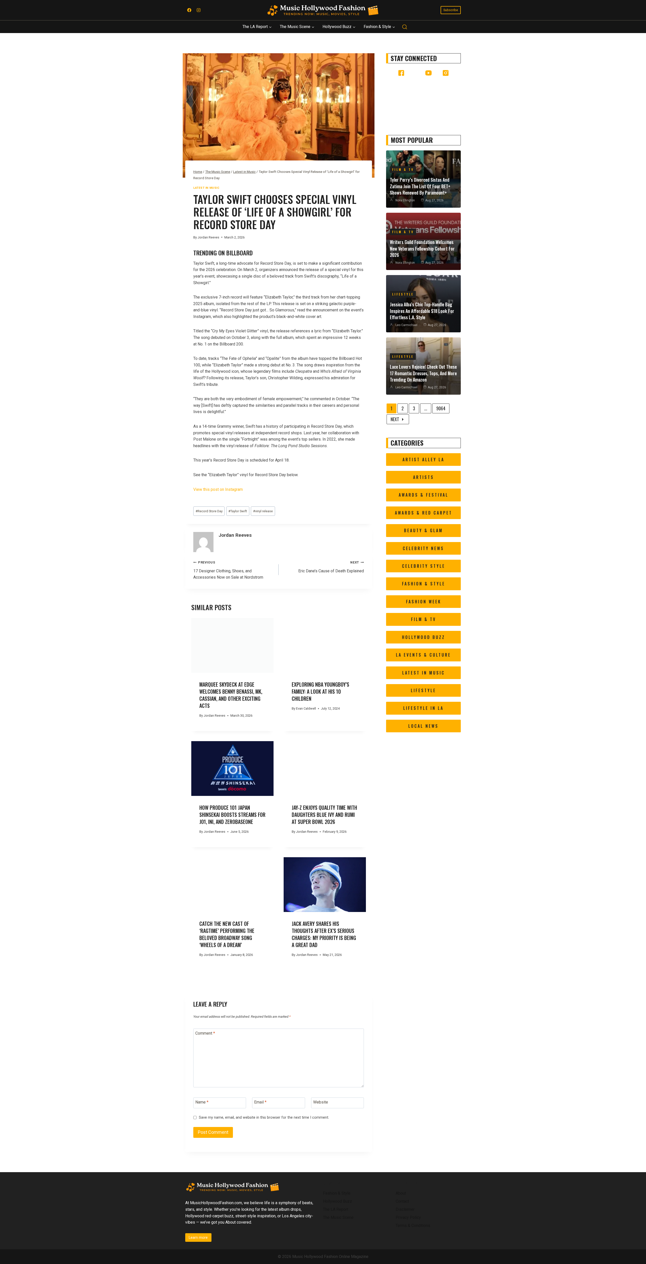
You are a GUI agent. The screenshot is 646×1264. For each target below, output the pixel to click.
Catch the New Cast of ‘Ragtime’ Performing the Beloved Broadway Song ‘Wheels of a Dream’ (226, 934)
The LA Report (335, 1209)
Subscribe (450, 10)
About (401, 1193)
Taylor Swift (237, 511)
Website (320, 1102)
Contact (402, 1201)
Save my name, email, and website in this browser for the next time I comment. (264, 1117)
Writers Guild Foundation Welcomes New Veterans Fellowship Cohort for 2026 (422, 248)
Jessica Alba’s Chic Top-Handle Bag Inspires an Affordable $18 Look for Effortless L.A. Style (422, 310)
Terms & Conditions (413, 1225)
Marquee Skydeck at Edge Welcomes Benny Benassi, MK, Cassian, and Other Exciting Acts (230, 695)
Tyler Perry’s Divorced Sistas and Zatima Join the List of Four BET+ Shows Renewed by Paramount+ (420, 186)
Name (201, 1102)
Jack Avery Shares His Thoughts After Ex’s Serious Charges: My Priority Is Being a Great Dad (324, 934)
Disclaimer (405, 1209)
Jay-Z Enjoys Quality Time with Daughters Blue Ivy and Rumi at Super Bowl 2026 (324, 814)
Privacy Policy (408, 1217)
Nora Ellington (405, 200)
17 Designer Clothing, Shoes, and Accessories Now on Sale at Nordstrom (228, 570)
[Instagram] (199, 10)
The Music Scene (338, 1217)
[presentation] (232, 645)
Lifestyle (403, 294)
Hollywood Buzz (337, 1201)
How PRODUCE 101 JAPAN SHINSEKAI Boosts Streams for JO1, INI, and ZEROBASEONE (232, 814)
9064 (440, 408)
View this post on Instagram (218, 489)
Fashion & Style (337, 1193)
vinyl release (263, 511)
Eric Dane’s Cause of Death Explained (331, 566)
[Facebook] (189, 10)
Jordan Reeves (208, 237)
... (425, 408)
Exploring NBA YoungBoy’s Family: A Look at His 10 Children (320, 691)
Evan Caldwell (306, 708)
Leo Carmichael (406, 325)
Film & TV (403, 169)
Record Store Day (209, 511)
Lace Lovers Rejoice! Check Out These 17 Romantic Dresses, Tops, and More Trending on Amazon (423, 373)
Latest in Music (206, 188)
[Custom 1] (208, 10)
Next (395, 419)
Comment (205, 1033)
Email (260, 1102)
